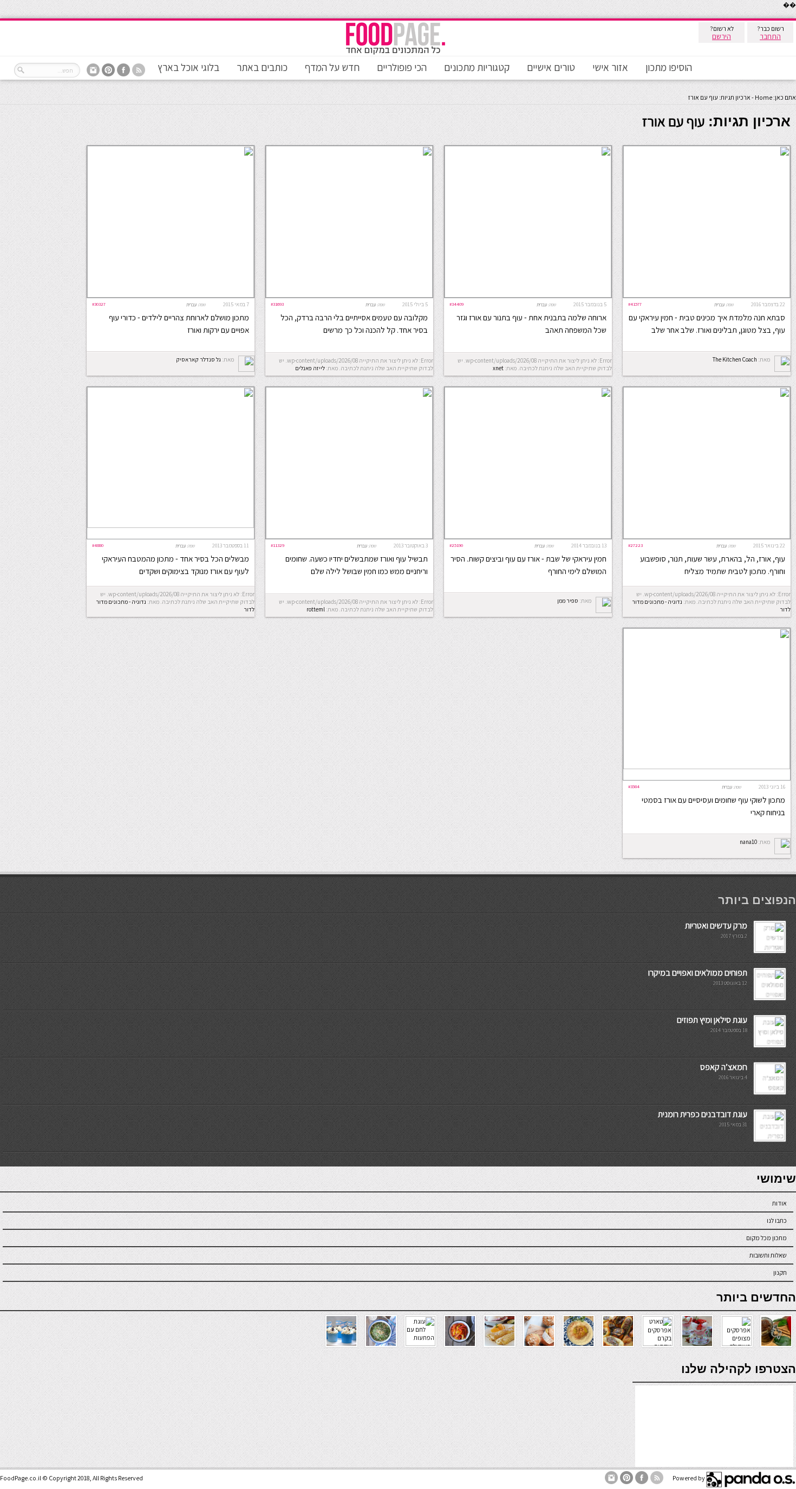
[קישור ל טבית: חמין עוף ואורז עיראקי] (706, 295)
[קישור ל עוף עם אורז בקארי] (706, 767)
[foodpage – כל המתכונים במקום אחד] (395, 53)
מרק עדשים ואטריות (716, 925)
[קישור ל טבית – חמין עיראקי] (706, 536)
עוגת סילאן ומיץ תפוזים (712, 1020)
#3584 (634, 786)
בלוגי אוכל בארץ (188, 67)
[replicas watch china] (795, 16)
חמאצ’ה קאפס (723, 1067)
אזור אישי (610, 67)
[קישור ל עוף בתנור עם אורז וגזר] (528, 295)
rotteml (315, 609)
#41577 (635, 304)
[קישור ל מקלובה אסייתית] (349, 295)
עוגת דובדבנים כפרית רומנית (702, 1114)
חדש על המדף (332, 67)
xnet (498, 368)
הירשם (721, 36)
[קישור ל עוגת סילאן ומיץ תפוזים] (770, 1044)
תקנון (780, 1272)
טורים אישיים (551, 67)
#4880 (97, 545)
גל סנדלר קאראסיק (198, 359)
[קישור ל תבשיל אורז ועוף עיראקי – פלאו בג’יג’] (170, 525)
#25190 (456, 545)
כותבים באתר (262, 67)
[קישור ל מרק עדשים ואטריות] (770, 949)
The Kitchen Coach (735, 359)
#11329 (277, 545)
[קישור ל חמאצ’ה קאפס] (770, 1091)
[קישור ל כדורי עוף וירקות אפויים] (170, 295)
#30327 (99, 304)
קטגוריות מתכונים (477, 67)
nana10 (748, 842)
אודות (779, 1203)
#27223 (635, 545)
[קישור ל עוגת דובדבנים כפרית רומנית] (770, 1138)
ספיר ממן (567, 600)
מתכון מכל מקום (766, 1238)
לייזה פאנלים (310, 368)
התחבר (770, 36)
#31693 (277, 304)
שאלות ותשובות (768, 1255)
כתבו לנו (777, 1220)
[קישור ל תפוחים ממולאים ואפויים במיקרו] (770, 996)
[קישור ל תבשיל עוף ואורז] (349, 536)
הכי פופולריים (402, 67)
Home (763, 97)
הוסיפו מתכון (668, 67)
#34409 (456, 304)
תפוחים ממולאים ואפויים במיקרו (697, 972)
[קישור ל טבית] (528, 536)
